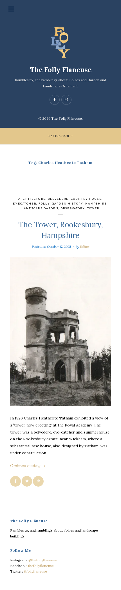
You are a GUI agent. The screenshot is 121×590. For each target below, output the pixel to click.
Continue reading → (28, 465)
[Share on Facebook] (15, 481)
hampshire (96, 203)
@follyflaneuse (35, 571)
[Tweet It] (27, 481)
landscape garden (39, 208)
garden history (67, 203)
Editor (84, 246)
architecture (32, 198)
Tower (93, 208)
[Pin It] (38, 481)
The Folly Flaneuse (60, 69)
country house (86, 198)
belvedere (58, 198)
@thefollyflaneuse (42, 560)
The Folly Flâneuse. (67, 118)
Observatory (73, 208)
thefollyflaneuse (41, 566)
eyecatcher (24, 203)
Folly (44, 203)
